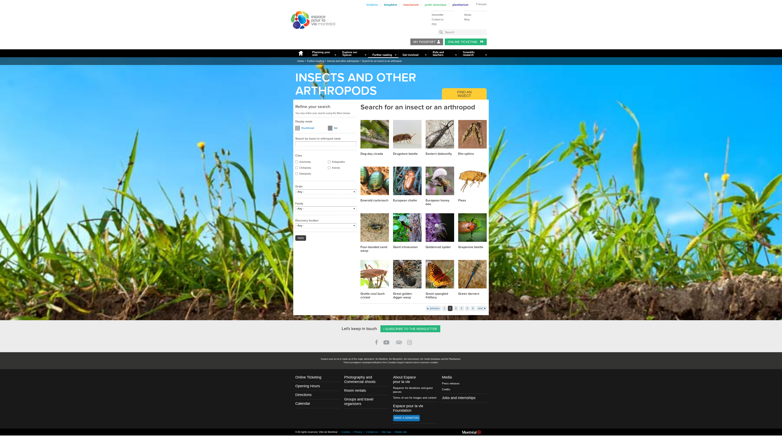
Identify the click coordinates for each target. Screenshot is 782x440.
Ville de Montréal (471, 432)
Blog (466, 19)
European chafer (405, 200)
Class (298, 155)
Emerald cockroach (374, 200)
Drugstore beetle (405, 154)
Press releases (451, 383)
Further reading (382, 54)
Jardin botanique (435, 5)
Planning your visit (321, 53)
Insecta (336, 167)
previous (434, 308)
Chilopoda (305, 167)
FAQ (434, 24)
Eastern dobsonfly (439, 154)
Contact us (438, 19)
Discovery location (307, 220)
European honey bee (437, 202)
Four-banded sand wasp (373, 249)
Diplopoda (305, 173)
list (335, 128)
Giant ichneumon (405, 247)
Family (299, 203)
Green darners (468, 294)
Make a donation (406, 417)
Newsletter (438, 14)
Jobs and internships (459, 398)
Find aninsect (464, 94)
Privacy (358, 432)
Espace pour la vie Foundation (408, 408)
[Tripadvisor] (399, 340)
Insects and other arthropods (343, 61)
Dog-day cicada (371, 154)
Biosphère (390, 5)
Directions (303, 395)
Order (299, 186)
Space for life (312, 32)
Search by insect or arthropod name (318, 138)
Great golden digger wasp (402, 295)
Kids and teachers (438, 53)
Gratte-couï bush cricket (372, 295)
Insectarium (411, 5)
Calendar (302, 404)
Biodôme (372, 5)
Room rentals (355, 390)
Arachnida (305, 162)
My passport (424, 42)
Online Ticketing (463, 42)
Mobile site (401, 432)
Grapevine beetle (470, 247)
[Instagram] (410, 341)
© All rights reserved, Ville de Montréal (316, 432)
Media (467, 14)
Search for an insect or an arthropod (382, 61)
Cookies (345, 432)
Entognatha (338, 162)
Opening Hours (307, 386)
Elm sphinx (466, 154)
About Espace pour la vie (404, 379)
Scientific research (469, 53)
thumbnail (307, 128)
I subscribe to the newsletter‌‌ (410, 329)
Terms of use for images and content (414, 397)
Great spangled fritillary (437, 295)
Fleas (462, 200)
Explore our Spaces (349, 53)
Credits (446, 389)
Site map (386, 432)
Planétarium (460, 5)
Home (300, 53)
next (480, 308)
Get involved (410, 54)
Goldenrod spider (438, 247)
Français (481, 4)
